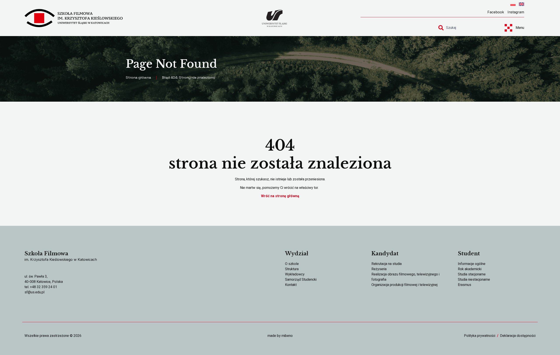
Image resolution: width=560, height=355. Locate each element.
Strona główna (138, 77)
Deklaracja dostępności (518, 335)
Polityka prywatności (479, 335)
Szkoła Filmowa (46, 253)
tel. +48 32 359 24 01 (40, 287)
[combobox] (467, 28)
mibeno (287, 335)
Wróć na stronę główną (280, 196)
